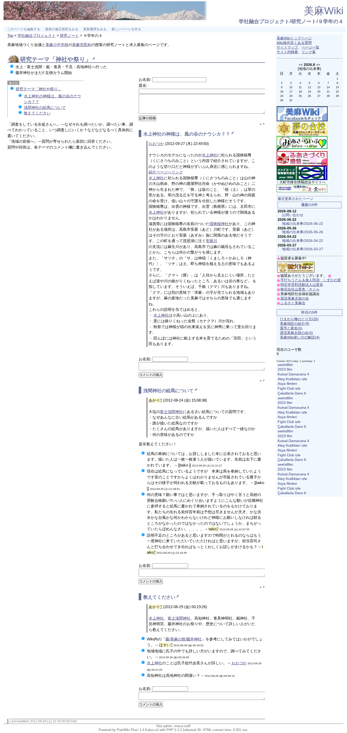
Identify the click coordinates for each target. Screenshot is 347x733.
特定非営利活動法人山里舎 (301, 285)
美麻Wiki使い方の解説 (300, 337)
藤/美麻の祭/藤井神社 (183, 639)
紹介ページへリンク (166, 172)
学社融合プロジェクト (37, 35)
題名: (143, 85)
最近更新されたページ (295, 199)
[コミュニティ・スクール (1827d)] (302, 128)
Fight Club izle (289, 388)
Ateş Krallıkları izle (292, 379)
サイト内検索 (287, 52)
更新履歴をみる (94, 29)
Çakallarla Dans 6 (292, 393)
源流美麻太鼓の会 (294, 298)
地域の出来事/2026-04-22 (302, 241)
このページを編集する (23, 29)
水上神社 (152, 134)
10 (290, 87)
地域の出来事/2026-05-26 (302, 232)
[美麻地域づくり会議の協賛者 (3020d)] (296, 267)
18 (300, 91)
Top (10, 35)
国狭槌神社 (219, 224)
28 (328, 95)
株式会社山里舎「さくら (300, 289)
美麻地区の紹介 (294, 324)
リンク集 (309, 52)
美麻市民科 (81, 44)
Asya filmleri (287, 384)
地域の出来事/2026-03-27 (302, 249)
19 (309, 91)
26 (309, 95)
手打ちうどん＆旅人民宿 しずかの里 (310, 280)
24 (290, 95)
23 (281, 95)
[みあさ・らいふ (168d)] (302, 143)
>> (318, 65)
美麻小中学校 (56, 44)
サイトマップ (287, 47)
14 (328, 87)
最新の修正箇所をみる (61, 29)
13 (318, 87)
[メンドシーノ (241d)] (302, 173)
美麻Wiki (323, 10)
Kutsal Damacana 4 (293, 374)
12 (309, 87)
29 (337, 95)
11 (300, 87)
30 (281, 100)
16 (281, 91)
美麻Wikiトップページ (294, 38)
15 (337, 87)
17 (290, 91)
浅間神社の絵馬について (45, 107)
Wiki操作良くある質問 (294, 43)
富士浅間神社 (171, 411)
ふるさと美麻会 (292, 303)
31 (290, 100)
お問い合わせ (292, 215)
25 (300, 95)
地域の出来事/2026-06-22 (302, 224)
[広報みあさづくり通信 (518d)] (302, 158)
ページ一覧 (310, 47)
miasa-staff (182, 726)
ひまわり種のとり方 (299, 319)
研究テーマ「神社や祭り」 (38, 89)
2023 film (285, 369)
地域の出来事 (309, 69)
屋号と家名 (291, 328)
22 (337, 91)
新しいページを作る (126, 29)
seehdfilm (285, 365)
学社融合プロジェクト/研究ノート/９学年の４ (291, 21)
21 (328, 91)
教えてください (37, 113)
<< (301, 65)
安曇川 (211, 241)
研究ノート (69, 35)
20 (318, 91)
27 (318, 95)
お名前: (145, 79)
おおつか (156, 143)
